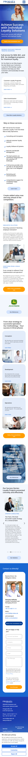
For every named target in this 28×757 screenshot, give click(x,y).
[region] (14, 744)
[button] (24, 2)
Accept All (14, 746)
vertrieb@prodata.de (11, 613)
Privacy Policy (9, 673)
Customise (14, 750)
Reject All (14, 754)
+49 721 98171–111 (11, 608)
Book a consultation (11, 618)
